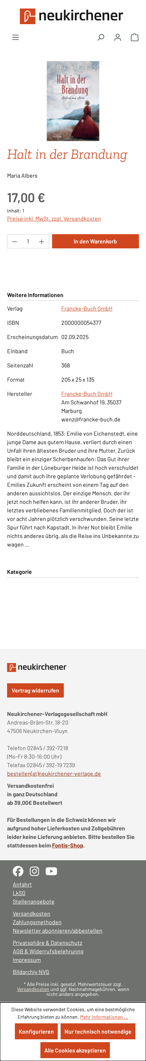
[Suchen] (100, 37)
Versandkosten (31, 913)
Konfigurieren (36, 1031)
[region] (73, 101)
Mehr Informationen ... (104, 1017)
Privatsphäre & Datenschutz (47, 942)
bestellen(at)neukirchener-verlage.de (54, 773)
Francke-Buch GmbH (86, 308)
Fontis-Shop (67, 845)
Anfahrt (22, 884)
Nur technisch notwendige (97, 1031)
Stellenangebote (34, 901)
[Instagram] (37, 870)
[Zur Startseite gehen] (73, 16)
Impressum (27, 959)
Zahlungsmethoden (37, 922)
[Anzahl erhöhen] (41, 241)
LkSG (19, 892)
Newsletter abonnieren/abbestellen (57, 930)
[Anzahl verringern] (14, 241)
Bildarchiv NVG (31, 971)
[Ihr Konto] (117, 37)
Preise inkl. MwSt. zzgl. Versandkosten (54, 218)
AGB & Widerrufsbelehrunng (48, 951)
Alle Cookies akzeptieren (75, 1050)
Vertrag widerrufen (35, 690)
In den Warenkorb (95, 241)
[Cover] (73, 101)
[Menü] (15, 37)
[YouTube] (54, 870)
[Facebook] (21, 870)
